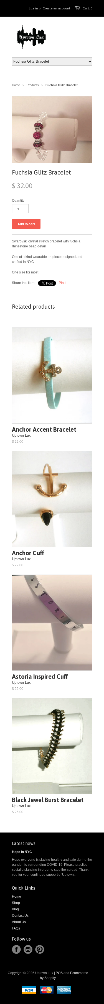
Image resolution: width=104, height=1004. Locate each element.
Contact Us (20, 916)
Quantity (18, 201)
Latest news (23, 843)
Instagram (28, 949)
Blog (15, 909)
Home (16, 896)
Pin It (62, 283)
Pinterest (39, 949)
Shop (16, 903)
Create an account (56, 8)
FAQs (16, 928)
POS (59, 973)
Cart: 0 (87, 8)
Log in (33, 8)
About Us (19, 922)
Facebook (16, 949)
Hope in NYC (22, 852)
